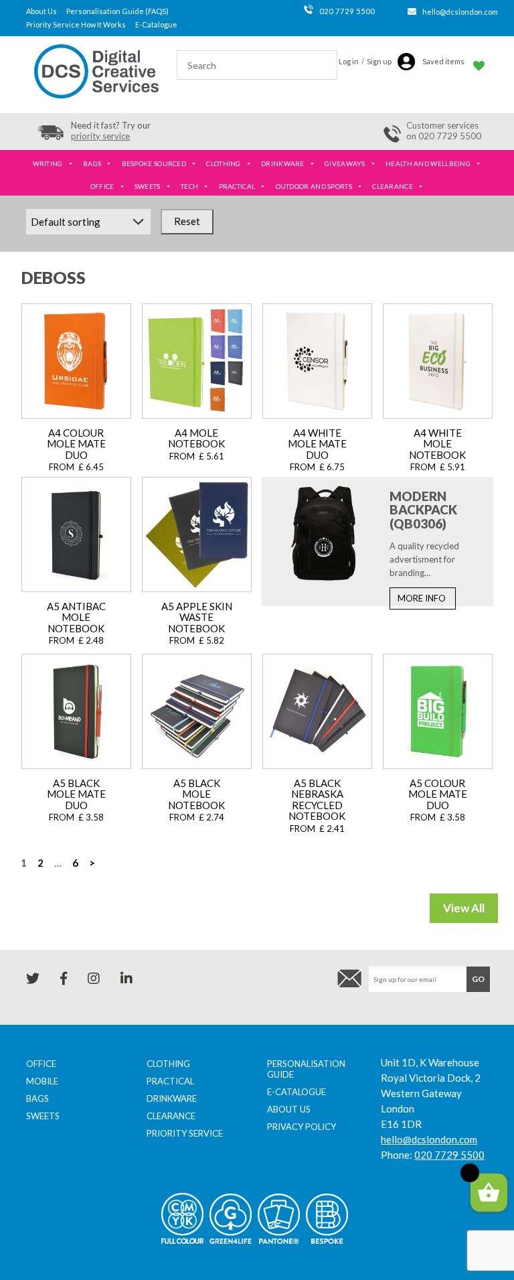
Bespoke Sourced (154, 163)
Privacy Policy (301, 1126)
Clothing (223, 163)
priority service (100, 136)
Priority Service (185, 1133)
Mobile (42, 1081)
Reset (187, 221)
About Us (41, 11)
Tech (189, 186)
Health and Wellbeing (428, 163)
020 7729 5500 (347, 11)
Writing (48, 163)
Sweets (148, 186)
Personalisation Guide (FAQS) (117, 11)
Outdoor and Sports (314, 186)
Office (102, 186)
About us (289, 1109)
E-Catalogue (156, 24)
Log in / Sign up (365, 61)
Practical (237, 186)
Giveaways (345, 163)
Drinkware (283, 163)
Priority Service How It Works (76, 24)
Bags (92, 163)
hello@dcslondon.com (460, 11)
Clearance (392, 186)
